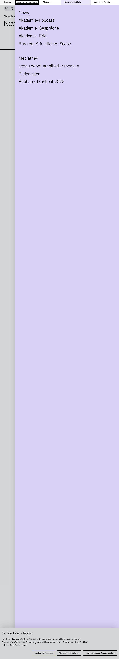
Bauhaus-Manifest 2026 (41, 82)
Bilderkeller (29, 74)
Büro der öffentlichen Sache (45, 44)
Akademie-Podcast (36, 20)
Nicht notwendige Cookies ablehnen (100, 653)
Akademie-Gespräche (39, 28)
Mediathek (28, 58)
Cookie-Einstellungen (44, 653)
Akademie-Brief (33, 36)
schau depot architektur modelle (49, 66)
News (24, 12)
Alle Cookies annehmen (69, 653)
